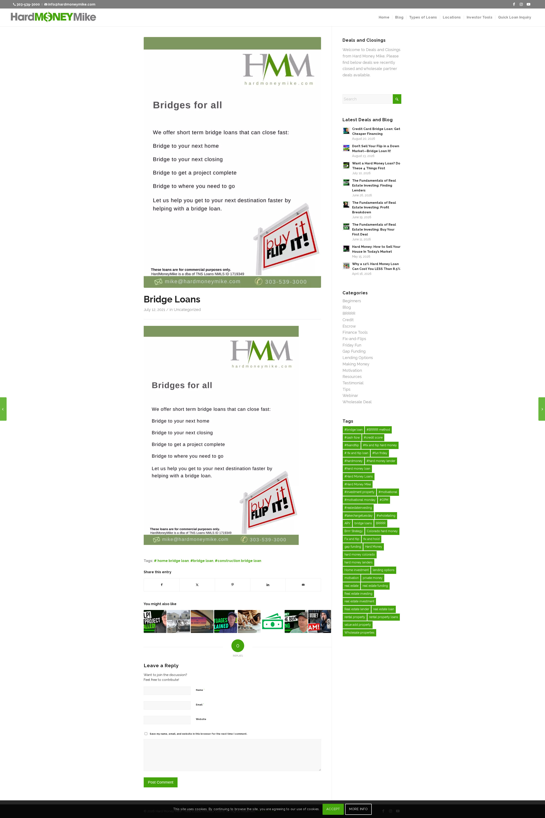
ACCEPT (333, 809)
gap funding (352, 546)
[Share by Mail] (303, 585)
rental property (354, 617)
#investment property (359, 492)
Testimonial (353, 383)
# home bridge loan (171, 561)
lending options (383, 570)
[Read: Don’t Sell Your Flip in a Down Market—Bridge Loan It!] (346, 148)
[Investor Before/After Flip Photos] (3, 409)
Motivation (352, 370)
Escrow (349, 326)
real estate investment (359, 601)
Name (200, 689)
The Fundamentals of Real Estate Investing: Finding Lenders (374, 185)
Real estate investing (358, 593)
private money (373, 578)
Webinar (350, 395)
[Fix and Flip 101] (541, 409)
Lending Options (358, 357)
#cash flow (352, 437)
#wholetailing (386, 515)
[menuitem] (27, 4)
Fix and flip (351, 539)
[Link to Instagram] (521, 4)
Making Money (356, 364)
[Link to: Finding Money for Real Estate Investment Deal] (249, 621)
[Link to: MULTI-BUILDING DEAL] (178, 621)
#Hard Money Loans (358, 476)
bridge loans (363, 523)
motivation (351, 578)
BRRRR (349, 313)
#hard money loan (357, 468)
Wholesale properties (359, 632)
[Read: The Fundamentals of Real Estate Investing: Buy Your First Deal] (346, 226)
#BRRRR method (378, 429)
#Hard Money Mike (357, 484)
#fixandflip (351, 445)
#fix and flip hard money (380, 445)
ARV (347, 523)
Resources (352, 376)
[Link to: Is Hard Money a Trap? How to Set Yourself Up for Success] (319, 621)
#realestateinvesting (358, 507)
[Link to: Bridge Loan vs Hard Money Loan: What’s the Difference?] (202, 621)
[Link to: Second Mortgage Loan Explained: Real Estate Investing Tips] (225, 621)
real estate (351, 585)
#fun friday (379, 453)
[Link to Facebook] (514, 4)
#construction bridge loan (238, 561)
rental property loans (383, 617)
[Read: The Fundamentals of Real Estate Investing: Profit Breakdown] (346, 204)
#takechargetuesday (358, 515)
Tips (346, 389)
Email (200, 704)
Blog (347, 307)
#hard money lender (381, 461)
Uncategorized (187, 309)
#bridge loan (201, 561)
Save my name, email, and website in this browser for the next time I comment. (198, 733)
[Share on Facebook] (161, 585)
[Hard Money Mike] (53, 17)
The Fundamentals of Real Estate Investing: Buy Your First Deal (374, 229)
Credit (348, 320)
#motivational (388, 492)
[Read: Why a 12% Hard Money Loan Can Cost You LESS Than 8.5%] (346, 266)
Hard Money (373, 546)
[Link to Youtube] (528, 4)
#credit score (373, 437)
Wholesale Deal (357, 402)
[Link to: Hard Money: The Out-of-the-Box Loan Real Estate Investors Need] (296, 621)
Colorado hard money (382, 531)
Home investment (356, 570)
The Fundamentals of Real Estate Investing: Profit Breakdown (374, 207)
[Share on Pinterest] (232, 585)
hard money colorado (359, 554)
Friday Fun (352, 345)
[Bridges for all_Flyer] (232, 162)
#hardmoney (353, 461)
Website (201, 719)
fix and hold (371, 539)
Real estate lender (356, 609)
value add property (357, 624)
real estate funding (375, 585)
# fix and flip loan (356, 453)
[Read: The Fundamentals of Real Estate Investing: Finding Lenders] (346, 182)
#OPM (384, 500)
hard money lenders (358, 562)
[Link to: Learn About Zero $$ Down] (272, 621)
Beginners (352, 301)
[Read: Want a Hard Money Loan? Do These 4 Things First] (346, 165)
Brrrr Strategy (353, 531)
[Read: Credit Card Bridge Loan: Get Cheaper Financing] (346, 131)
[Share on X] (197, 585)
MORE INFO (358, 809)
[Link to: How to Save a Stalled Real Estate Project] (155, 621)
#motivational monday (360, 500)
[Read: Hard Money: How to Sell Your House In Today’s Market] (346, 248)
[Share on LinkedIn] (267, 585)
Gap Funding (354, 351)
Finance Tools (355, 332)
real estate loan (383, 609)
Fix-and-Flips (354, 338)
